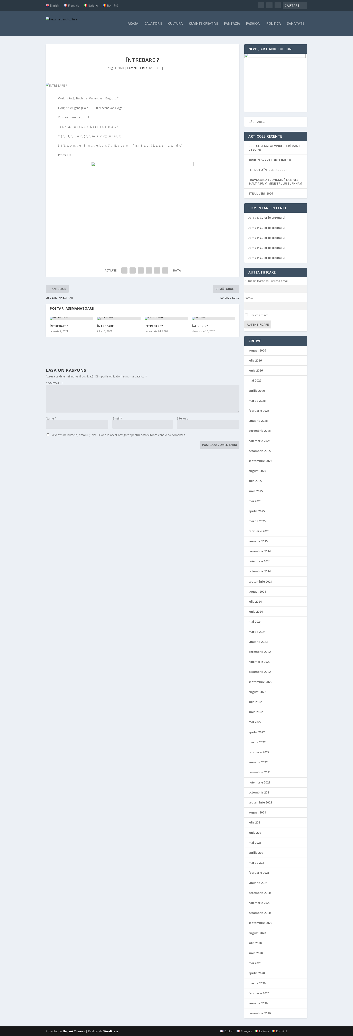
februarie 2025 (258, 531)
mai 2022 (254, 722)
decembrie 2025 (259, 431)
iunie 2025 (255, 491)
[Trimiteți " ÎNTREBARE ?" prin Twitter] (132, 270)
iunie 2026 (255, 370)
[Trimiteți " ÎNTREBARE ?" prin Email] (165, 270)
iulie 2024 (255, 601)
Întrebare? (200, 326)
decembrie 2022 (259, 652)
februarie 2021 (258, 873)
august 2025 (257, 471)
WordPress (110, 1031)
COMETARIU (54, 383)
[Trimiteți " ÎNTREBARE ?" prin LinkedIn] (157, 270)
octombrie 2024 (259, 571)
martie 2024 (257, 632)
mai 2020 (254, 963)
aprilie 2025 (256, 511)
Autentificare (258, 324)
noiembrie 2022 (259, 662)
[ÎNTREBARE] (119, 318)
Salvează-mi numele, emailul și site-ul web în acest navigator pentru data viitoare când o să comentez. (118, 435)
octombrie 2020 (259, 913)
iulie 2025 (255, 481)
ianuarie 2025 (258, 541)
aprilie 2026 (256, 391)
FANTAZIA (232, 24)
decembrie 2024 (259, 551)
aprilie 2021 (256, 853)
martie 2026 (257, 401)
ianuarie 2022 (258, 762)
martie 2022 (257, 742)
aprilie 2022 (256, 732)
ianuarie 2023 (258, 642)
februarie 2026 (258, 411)
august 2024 (257, 591)
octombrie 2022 (259, 672)
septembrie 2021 (260, 802)
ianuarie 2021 (258, 883)
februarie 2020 (258, 993)
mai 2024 (254, 621)
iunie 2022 (255, 712)
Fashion (253, 24)
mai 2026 (254, 380)
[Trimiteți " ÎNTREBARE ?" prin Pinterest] (149, 270)
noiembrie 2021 (259, 782)
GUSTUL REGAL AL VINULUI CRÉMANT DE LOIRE (274, 147)
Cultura (175, 24)
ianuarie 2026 (258, 421)
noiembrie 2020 (259, 903)
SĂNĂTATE (295, 24)
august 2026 (257, 350)
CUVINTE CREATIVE (203, 24)
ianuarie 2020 (258, 1003)
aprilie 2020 (256, 973)
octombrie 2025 (259, 451)
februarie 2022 (258, 752)
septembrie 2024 (260, 581)
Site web (182, 418)
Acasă (133, 24)
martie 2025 (257, 521)
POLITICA (273, 24)
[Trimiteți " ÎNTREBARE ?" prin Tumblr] (141, 270)
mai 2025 (254, 501)
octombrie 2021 (259, 792)
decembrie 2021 (259, 772)
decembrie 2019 (259, 1013)
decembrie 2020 (259, 893)
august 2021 (257, 812)
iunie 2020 (255, 953)
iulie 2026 (255, 360)
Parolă (248, 298)
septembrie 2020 (260, 923)
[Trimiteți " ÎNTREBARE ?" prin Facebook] (124, 270)
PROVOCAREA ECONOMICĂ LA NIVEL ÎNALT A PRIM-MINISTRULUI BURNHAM (275, 181)
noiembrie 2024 (259, 561)
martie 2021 (257, 863)
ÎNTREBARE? (59, 326)
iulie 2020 (255, 943)
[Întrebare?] (213, 318)
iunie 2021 (255, 833)
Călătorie (153, 24)
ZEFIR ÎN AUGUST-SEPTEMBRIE (269, 159)
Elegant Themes (74, 1031)
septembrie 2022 (260, 682)
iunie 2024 (255, 611)
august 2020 (257, 933)
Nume (51, 418)
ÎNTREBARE (105, 326)
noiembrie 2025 (259, 441)
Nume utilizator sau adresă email (266, 281)
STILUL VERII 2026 (260, 193)
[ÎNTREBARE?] (71, 318)
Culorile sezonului (272, 217)
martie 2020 (257, 983)
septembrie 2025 (260, 461)
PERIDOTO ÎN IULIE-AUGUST (267, 170)
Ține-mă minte (258, 315)
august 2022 (257, 692)
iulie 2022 (255, 702)
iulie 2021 (255, 822)
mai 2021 (254, 843)
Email (117, 418)
